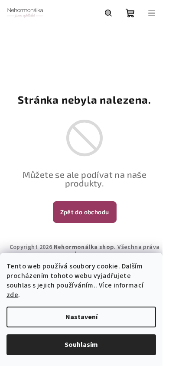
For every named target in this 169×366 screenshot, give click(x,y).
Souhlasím (81, 345)
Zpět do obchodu (84, 212)
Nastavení (81, 317)
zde (12, 295)
